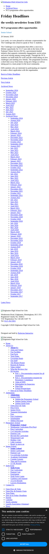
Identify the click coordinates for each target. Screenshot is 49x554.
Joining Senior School (23, 401)
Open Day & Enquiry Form (16, 491)
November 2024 (12, 95)
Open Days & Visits (18, 406)
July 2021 (14, 200)
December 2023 (16, 138)
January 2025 (11, 99)
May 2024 (14, 127)
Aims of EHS (20, 382)
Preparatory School (13, 423)
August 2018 (15, 273)
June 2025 (9, 110)
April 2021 (14, 206)
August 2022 (15, 172)
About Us (9, 346)
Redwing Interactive (25, 333)
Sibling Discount (16, 421)
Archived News (12, 8)
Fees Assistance (16, 416)
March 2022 (15, 183)
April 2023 (14, 155)
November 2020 (16, 217)
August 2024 (15, 120)
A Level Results (16, 481)
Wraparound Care (17, 438)
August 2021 (15, 198)
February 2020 (16, 234)
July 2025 (9, 112)
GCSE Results (15, 464)
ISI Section (14, 371)
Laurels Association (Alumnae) (17, 504)
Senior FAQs (15, 410)
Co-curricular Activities (19, 455)
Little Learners (15, 442)
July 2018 (14, 275)
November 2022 (16, 165)
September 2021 (16, 195)
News (8, 506)
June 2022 (14, 176)
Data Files (19, 386)
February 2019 (16, 260)
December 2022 (16, 163)
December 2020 (16, 215)
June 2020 (14, 225)
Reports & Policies (17, 365)
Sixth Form (10, 466)
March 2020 (15, 232)
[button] (24, 550)
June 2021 (14, 202)
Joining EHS (15, 397)
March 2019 (15, 258)
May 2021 (14, 204)
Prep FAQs (14, 408)
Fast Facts (14, 354)
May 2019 (14, 253)
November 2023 (16, 140)
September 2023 (16, 144)
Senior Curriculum (17, 451)
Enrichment (14, 474)
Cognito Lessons (16, 459)
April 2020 (14, 230)
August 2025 (10, 114)
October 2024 (11, 92)
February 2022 (16, 185)
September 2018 (16, 270)
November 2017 (16, 292)
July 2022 (14, 174)
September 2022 (16, 170)
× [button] (46, 510)
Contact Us (10, 485)
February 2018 (16, 286)
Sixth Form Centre (17, 476)
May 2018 (14, 279)
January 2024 (15, 135)
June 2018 (14, 277)
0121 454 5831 (10, 321)
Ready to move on (17, 444)
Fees (12, 414)
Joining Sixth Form (22, 403)
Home (8, 6)
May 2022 (14, 178)
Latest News (5, 302)
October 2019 (15, 243)
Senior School (6, 32)
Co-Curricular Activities (19, 431)
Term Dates (14, 356)
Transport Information (18, 412)
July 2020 (14, 223)
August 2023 (15, 146)
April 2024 (14, 129)
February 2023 (16, 159)
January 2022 (15, 187)
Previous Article (7, 78)
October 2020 (15, 219)
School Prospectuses (23, 388)
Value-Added (15, 367)
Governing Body (16, 358)
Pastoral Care (15, 433)
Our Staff (13, 361)
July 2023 (14, 148)
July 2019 (14, 249)
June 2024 (14, 125)
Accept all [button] (24, 544)
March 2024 (15, 131)
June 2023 (14, 150)
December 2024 (12, 97)
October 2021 (15, 193)
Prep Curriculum (16, 429)
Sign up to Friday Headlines (21, 391)
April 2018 (14, 281)
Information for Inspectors (25, 384)
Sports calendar (11, 502)
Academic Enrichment (18, 457)
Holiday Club (15, 440)
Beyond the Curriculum (19, 436)
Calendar (9, 500)
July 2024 (14, 123)
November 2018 (16, 266)
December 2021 (16, 189)
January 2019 (15, 262)
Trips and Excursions (18, 461)
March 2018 (15, 283)
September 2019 (16, 245)
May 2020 (14, 228)
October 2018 (15, 268)
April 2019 (14, 255)
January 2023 (15, 161)
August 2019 (15, 247)
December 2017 (16, 290)
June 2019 (14, 251)
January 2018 (15, 288)
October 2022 (15, 168)
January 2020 (15, 236)
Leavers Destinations (18, 483)
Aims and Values (16, 350)
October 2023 (15, 142)
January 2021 (15, 213)
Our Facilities (15, 352)
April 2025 (10, 105)
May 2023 (14, 153)
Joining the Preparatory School (26, 399)
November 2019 (16, 240)
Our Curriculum (16, 470)
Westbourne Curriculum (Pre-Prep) (23, 427)
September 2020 (16, 221)
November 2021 (16, 191)
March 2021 (15, 208)
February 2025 (11, 101)
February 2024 (16, 133)
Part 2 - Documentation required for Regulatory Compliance (28, 379)
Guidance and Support (18, 479)
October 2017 (15, 294)
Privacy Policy (35, 525)
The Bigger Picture (17, 363)
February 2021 (16, 210)
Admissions (10, 393)
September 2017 (16, 296)
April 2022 (14, 180)
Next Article (5, 82)
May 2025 (9, 108)
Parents (8, 498)
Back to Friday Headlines (10, 74)
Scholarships (15, 418)
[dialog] (24, 531)
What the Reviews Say (19, 369)
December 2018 (16, 264)
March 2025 (10, 103)
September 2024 (12, 90)
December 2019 (16, 238)
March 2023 (15, 157)
